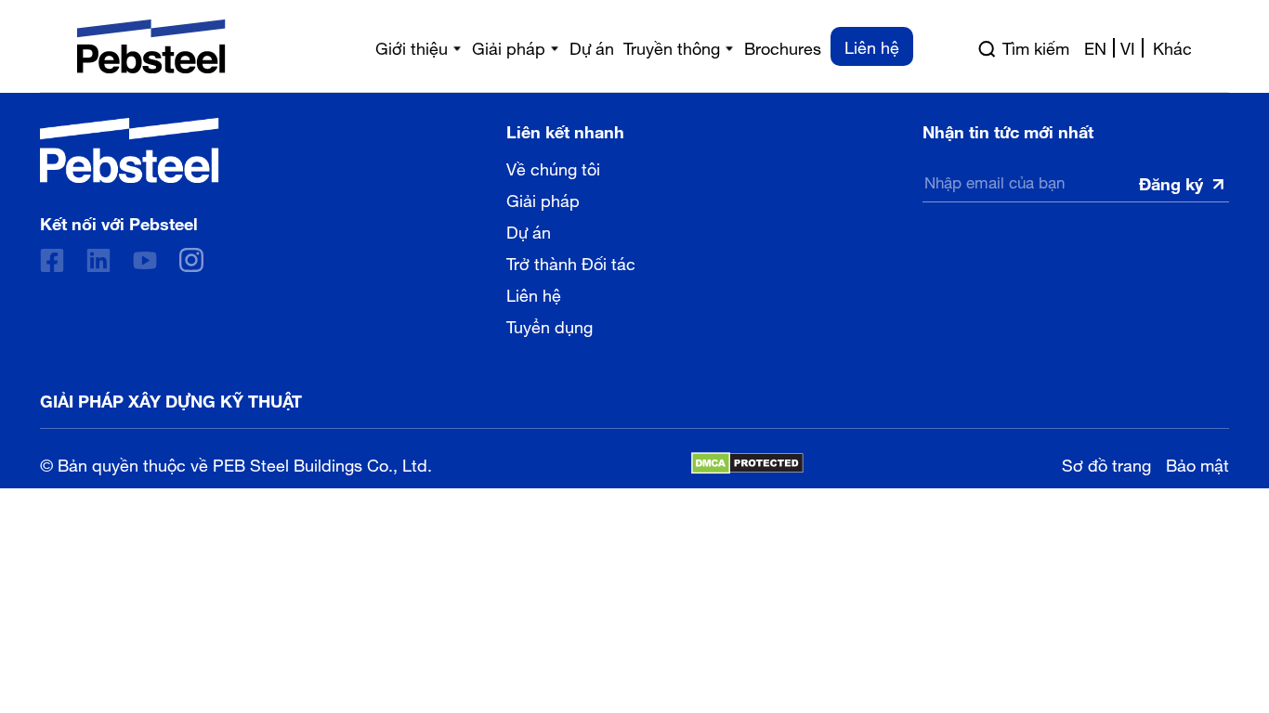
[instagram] (191, 260)
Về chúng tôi (553, 167)
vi (1127, 46)
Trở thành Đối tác (570, 262)
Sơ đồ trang (1106, 463)
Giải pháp (543, 199)
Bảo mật (1197, 463)
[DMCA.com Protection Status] (747, 463)
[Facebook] (52, 260)
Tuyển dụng (549, 325)
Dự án (528, 230)
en (1095, 46)
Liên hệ (533, 293)
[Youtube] (145, 260)
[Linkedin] (98, 260)
